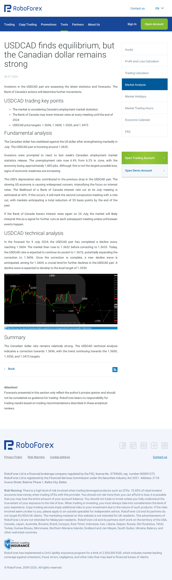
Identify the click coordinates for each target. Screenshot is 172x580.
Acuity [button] (129, 49)
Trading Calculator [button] (137, 73)
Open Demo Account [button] (138, 170)
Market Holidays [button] (135, 96)
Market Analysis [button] (135, 84)
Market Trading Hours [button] (139, 108)
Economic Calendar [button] (137, 120)
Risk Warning (36, 457)
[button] (23, 8)
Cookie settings (60, 457)
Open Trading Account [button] (140, 158)
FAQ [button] (127, 131)
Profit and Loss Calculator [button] (142, 61)
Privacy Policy (13, 457)
